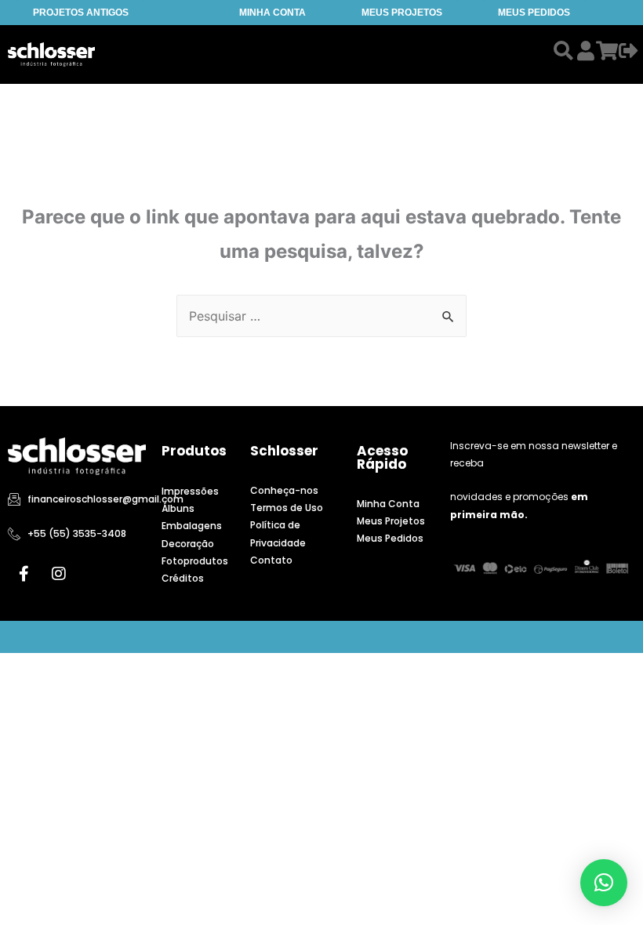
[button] (603, 882)
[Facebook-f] (23, 573)
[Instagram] (58, 573)
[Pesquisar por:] (321, 316)
